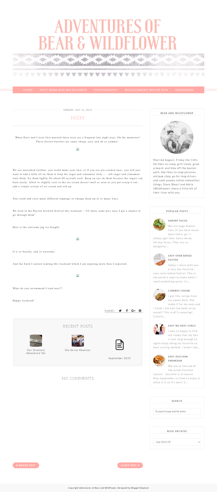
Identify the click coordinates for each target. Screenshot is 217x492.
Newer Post (27, 465)
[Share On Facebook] (127, 310)
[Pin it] (140, 310)
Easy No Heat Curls (182, 325)
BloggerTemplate (140, 488)
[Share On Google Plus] (133, 310)
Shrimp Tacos (177, 220)
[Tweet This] (120, 310)
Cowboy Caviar (179, 290)
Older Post (129, 465)
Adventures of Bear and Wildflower (97, 488)
